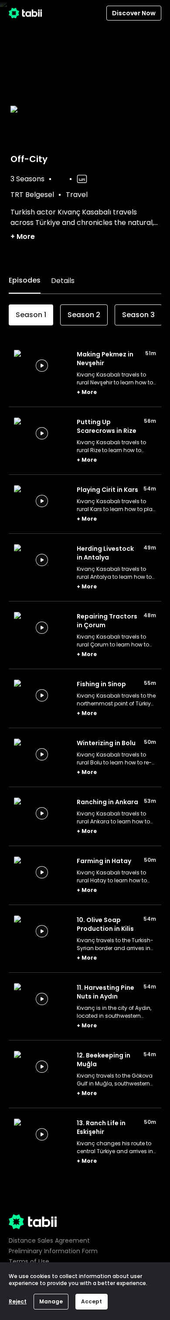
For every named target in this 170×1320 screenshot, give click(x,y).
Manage (51, 1301)
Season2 (84, 315)
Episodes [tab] (25, 280)
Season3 (138, 315)
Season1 (31, 315)
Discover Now (134, 13)
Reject (18, 1301)
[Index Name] (42, 365)
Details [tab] (63, 281)
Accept (91, 1301)
